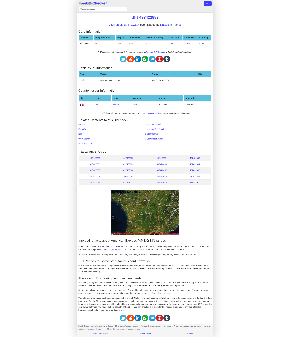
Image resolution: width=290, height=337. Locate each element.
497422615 (195, 182)
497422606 (128, 170)
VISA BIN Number (86, 143)
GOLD (135, 24)
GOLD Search (151, 134)
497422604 (195, 164)
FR (96, 104)
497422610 (162, 176)
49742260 (161, 158)
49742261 (128, 176)
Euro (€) (82, 129)
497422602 (128, 164)
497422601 (95, 164)
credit (171, 44)
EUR (201, 44)
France (177, 24)
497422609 (95, 176)
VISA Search (84, 139)
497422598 (95, 158)
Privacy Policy (145, 334)
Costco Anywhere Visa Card (114, 250)
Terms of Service (100, 334)
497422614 (162, 182)
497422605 (95, 170)
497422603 (162, 164)
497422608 (195, 170)
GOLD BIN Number (154, 139)
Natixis (164, 24)
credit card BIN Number (155, 129)
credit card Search (153, 124)
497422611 (195, 176)
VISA (148, 44)
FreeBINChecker (92, 3)
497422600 (195, 158)
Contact (189, 334)
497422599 (128, 158)
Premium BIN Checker (155, 52)
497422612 (95, 182)
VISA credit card (118, 24)
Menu (208, 3)
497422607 (162, 170)
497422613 (128, 182)
